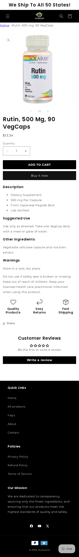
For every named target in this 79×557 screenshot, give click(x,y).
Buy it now (39, 175)
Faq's (11, 415)
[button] (7, 16)
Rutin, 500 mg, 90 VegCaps (32, 25)
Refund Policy (18, 465)
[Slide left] (31, 111)
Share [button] (11, 323)
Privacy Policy (18, 456)
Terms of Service (20, 474)
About (12, 424)
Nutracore (44, 550)
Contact (13, 432)
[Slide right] (48, 111)
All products (16, 406)
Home (4, 25)
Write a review (39, 360)
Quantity (9, 143)
